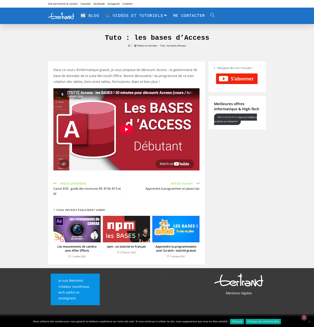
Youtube (85, 3)
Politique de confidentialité (263, 321)
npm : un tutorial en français (126, 247)
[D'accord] (309, 321)
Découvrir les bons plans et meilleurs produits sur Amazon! (235, 119)
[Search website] (212, 16)
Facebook (99, 3)
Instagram (113, 3)
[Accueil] (129, 45)
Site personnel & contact (63, 3)
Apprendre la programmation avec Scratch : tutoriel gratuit (176, 249)
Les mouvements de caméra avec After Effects (76, 249)
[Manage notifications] (304, 317)
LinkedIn (127, 3)
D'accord (237, 321)
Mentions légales (239, 293)
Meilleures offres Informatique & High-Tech (236, 106)
